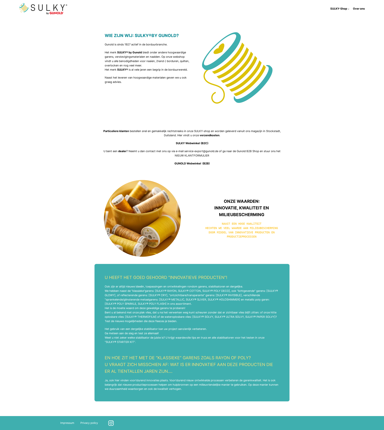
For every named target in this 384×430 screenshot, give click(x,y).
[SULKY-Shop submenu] (348, 9)
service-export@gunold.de (201, 151)
